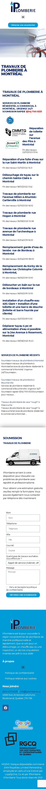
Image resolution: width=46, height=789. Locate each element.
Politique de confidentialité (19, 673)
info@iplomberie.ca (30, 691)
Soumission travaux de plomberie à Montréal (22, 360)
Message (10, 568)
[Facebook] (5, 708)
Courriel (10, 545)
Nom (8, 513)
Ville (8, 534)
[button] (23, 17)
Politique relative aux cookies (20, 678)
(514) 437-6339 (10, 691)
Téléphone (11, 523)
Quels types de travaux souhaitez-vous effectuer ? (22, 557)
